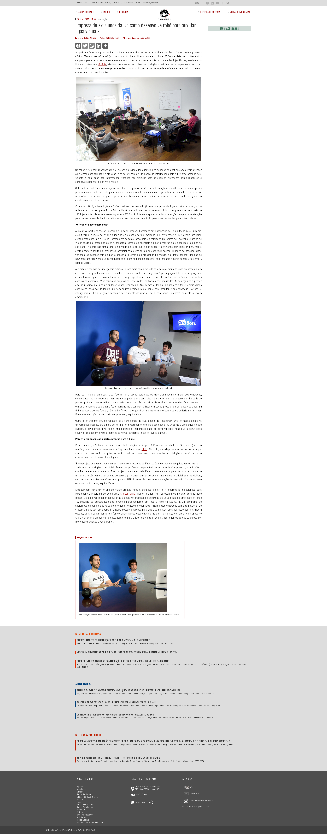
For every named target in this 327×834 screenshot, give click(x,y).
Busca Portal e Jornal (86, 807)
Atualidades (83, 684)
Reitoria (80, 812)
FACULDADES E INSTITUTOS (100, 3)
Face (223, 3)
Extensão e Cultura (210, 12)
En (197, 3)
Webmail (193, 787)
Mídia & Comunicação (240, 12)
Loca (202, 3)
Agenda (80, 786)
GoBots (102, 64)
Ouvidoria (81, 809)
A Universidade (86, 12)
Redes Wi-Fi (195, 794)
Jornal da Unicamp (85, 794)
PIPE (144, 449)
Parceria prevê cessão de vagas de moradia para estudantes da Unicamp (116, 702)
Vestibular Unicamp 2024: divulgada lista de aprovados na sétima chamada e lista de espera (127, 652)
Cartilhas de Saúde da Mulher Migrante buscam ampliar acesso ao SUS (115, 714)
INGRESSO (116, 3)
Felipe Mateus (90, 38)
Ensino (106, 12)
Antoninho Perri (112, 38)
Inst (207, 3)
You (217, 3)
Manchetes (81, 789)
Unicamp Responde (85, 815)
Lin (212, 3)
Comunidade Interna (88, 634)
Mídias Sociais (83, 820)
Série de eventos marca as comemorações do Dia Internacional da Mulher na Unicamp (123, 661)
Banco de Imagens (85, 804)
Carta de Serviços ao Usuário (201, 801)
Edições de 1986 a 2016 (87, 797)
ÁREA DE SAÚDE (81, 3)
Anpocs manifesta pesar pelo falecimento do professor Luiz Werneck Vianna (118, 758)
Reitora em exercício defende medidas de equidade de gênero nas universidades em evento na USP (129, 690)
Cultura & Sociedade (88, 735)
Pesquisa (123, 12)
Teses (79, 802)
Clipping (80, 792)
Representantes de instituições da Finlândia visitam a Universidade (113, 640)
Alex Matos (145, 38)
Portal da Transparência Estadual (91, 822)
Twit (228, 3)
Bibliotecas (81, 817)
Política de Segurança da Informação (197, 807)
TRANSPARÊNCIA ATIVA (132, 3)
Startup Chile (127, 493)
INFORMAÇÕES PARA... (151, 3)
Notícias (80, 799)
